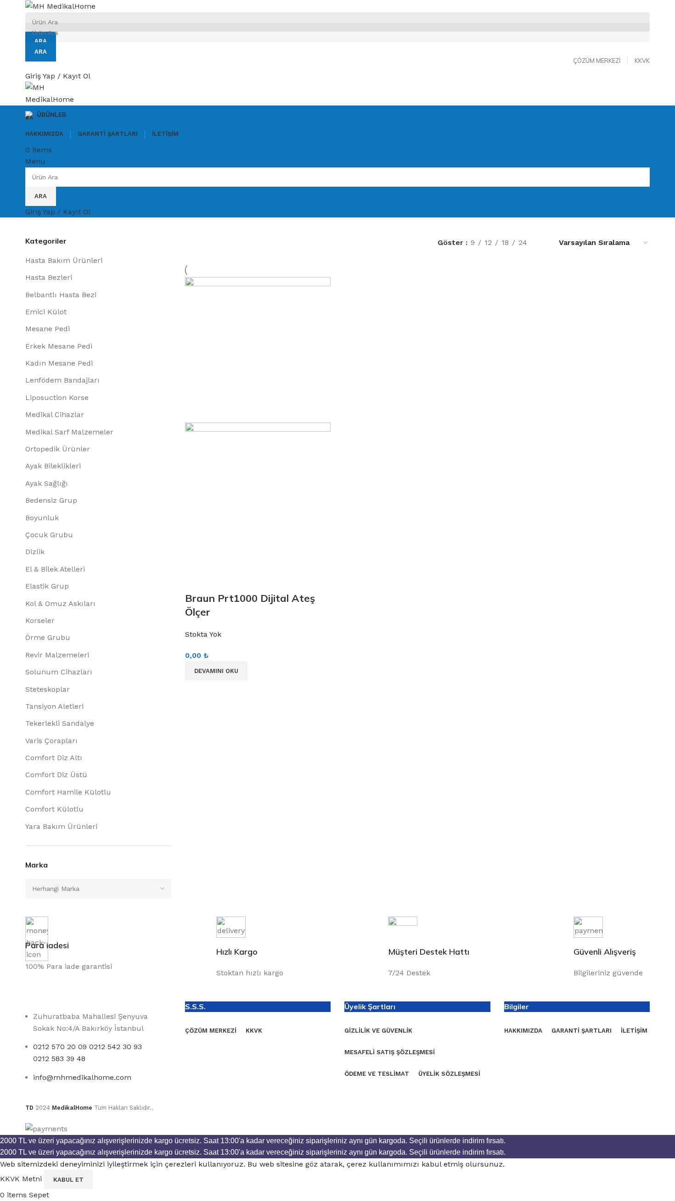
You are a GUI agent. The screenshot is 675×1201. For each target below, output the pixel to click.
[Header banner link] (337, 600)
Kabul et (68, 1179)
